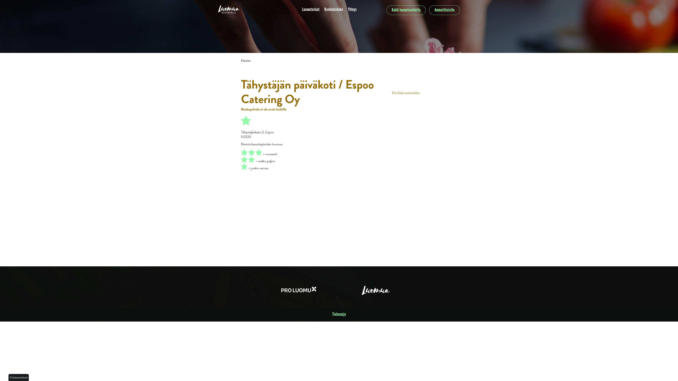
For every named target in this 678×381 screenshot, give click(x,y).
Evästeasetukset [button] (18, 377)
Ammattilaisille (445, 10)
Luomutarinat (310, 10)
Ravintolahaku (333, 10)
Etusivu (246, 60)
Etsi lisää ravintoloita (406, 92)
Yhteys (352, 10)
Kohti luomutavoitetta (406, 10)
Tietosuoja (339, 314)
